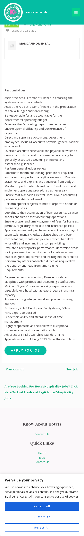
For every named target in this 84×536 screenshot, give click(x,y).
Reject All (42, 527)
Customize (42, 517)
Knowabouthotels (36, 12)
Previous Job (13, 369)
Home (42, 453)
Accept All (42, 506)
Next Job (73, 369)
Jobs (42, 457)
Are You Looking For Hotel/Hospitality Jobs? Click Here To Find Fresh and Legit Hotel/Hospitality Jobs (41, 392)
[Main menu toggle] (76, 12)
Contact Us (42, 434)
